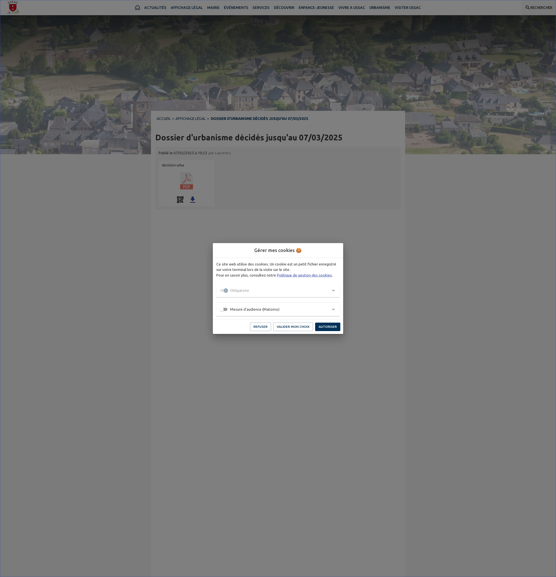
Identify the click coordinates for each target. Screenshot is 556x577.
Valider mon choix (293, 326)
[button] (278, 290)
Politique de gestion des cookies (304, 275)
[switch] (221, 309)
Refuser (260, 326)
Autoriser (328, 326)
